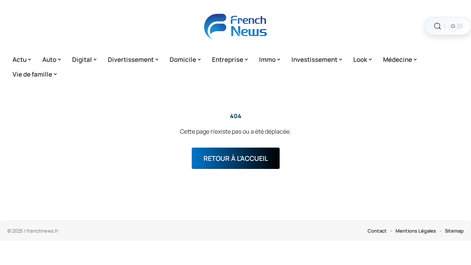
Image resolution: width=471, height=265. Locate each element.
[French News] (235, 26)
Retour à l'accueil (235, 158)
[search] (437, 26)
